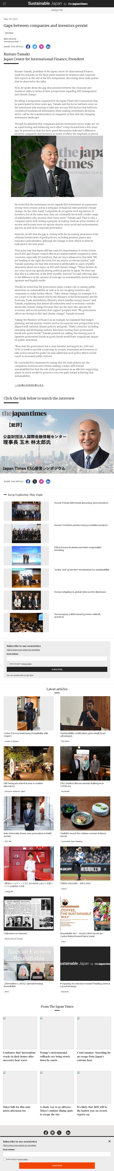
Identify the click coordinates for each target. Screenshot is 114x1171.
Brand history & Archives (14, 939)
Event (7, 992)
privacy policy (27, 664)
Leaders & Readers (12, 741)
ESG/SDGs (9, 33)
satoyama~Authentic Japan (15, 791)
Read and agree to (21, 664)
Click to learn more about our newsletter (23, 650)
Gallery (63, 889)
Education (65, 992)
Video (63, 942)
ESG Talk (8, 841)
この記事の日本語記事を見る (29, 385)
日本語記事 (9, 892)
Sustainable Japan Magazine (72, 841)
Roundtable (65, 791)
